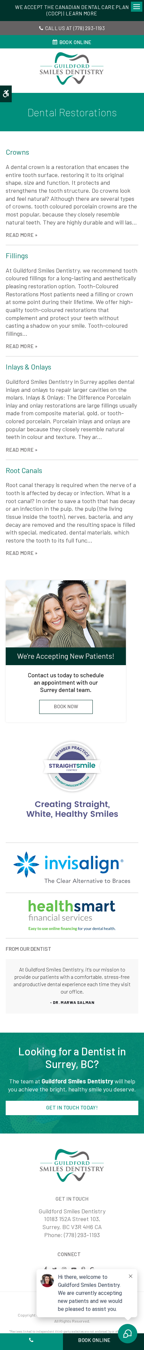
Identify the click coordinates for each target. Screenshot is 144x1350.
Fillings (17, 255)
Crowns (17, 151)
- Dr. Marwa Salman (72, 1002)
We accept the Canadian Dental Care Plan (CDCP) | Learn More (72, 10)
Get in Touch (72, 1199)
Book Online (75, 42)
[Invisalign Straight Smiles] (72, 780)
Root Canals (24, 470)
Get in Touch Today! (72, 1107)
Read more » (22, 235)
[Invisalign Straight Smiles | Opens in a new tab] (72, 915)
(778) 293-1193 (89, 28)
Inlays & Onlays (28, 366)
